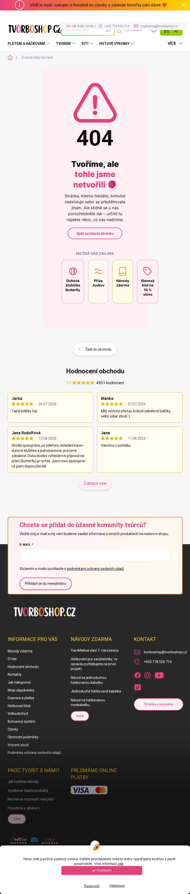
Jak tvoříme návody (23, 782)
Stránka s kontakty (158, 704)
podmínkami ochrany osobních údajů (95, 569)
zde (120, 864)
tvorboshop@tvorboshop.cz (165, 652)
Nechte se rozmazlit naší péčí (30, 799)
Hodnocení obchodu (95, 371)
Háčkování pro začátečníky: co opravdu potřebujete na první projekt (94, 664)
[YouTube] (159, 674)
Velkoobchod (18, 713)
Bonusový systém (21, 721)
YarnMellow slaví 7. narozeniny (95, 650)
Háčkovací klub (19, 706)
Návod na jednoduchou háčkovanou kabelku (88, 680)
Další (80, 716)
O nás (12, 659)
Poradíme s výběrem (24, 808)
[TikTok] (137, 686)
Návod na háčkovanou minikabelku (88, 702)
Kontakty (15, 674)
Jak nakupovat (19, 682)
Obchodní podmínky (23, 737)
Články (13, 729)
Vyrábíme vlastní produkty (28, 790)
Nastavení (91, 886)
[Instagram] (147, 674)
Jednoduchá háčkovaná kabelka (96, 691)
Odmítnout (117, 886)
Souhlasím (104, 870)
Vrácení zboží (18, 745)
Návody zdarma (20, 651)
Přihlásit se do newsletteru (45, 584)
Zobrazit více (95, 483)
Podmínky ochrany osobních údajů (34, 753)
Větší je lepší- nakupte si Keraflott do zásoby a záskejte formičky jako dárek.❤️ (98, 5)
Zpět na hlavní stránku (95, 233)
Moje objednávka (21, 690)
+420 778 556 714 (158, 662)
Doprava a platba (21, 698)
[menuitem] (29, 43)
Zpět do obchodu (98, 349)
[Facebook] (137, 674)
